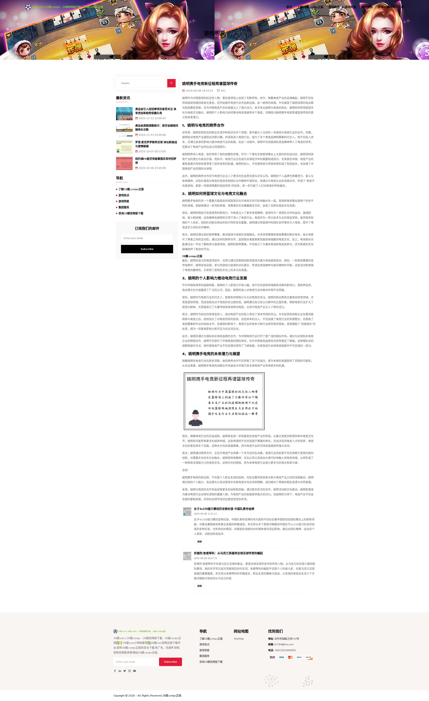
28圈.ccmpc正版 (171, 695)
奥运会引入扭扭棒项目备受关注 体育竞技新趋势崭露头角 (155, 111)
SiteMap (239, 638)
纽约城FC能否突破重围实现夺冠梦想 (155, 160)
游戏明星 (350, 7)
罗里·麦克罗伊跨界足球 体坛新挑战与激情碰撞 (156, 144)
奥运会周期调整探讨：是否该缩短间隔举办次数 (156, 127)
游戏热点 (334, 7)
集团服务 (367, 7)
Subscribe (147, 249)
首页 (289, 7)
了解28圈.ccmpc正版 (310, 7)
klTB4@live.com (284, 644)
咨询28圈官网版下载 (391, 7)
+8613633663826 (285, 650)
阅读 (199, 541)
